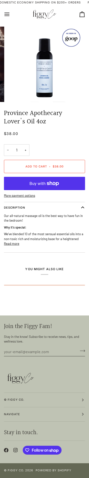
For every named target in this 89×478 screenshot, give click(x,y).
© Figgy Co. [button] (14, 399)
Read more (11, 244)
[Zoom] (16, 92)
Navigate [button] (12, 414)
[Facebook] (6, 450)
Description (14, 207)
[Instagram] (15, 450)
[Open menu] (11, 14)
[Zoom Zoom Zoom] (44, 64)
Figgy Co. (16, 470)
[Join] (81, 351)
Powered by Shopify (53, 470)
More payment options (19, 196)
